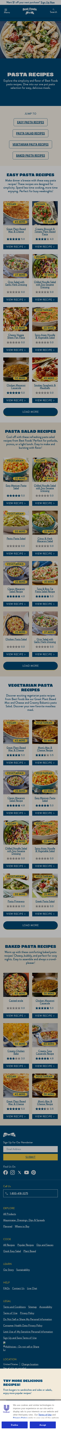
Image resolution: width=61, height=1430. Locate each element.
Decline (14, 1424)
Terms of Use (45, 1415)
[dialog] (30, 1399)
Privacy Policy (20, 1418)
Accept (43, 1424)
